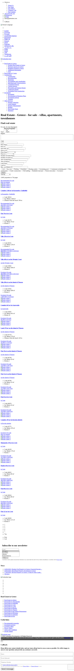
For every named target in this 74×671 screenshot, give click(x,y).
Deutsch (6, 41)
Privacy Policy (59, 559)
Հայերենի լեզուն (10, 36)
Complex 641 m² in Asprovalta (10, 305)
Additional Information (14, 70)
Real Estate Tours (13, 109)
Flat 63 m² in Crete (6, 397)
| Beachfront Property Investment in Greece (20, 571)
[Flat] (10, 130)
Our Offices (11, 8)
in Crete (3, 217)
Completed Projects (13, 84)
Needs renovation (50, 171)
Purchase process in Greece (16, 67)
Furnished (23, 169)
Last (5, 539)
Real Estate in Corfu (10, 606)
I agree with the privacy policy (10, 665)
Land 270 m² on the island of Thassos (12, 328)
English (6, 31)
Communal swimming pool (58, 169)
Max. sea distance (6, 167)
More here (67, 637)
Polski (6, 49)
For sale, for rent (5, 127)
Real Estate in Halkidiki (11, 603)
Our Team (11, 7)
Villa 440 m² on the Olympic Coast (11, 259)
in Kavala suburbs (6, 423)
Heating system (33, 169)
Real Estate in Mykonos (11, 613)
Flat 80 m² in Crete (6, 488)
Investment (7, 93)
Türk (5, 52)
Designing (11, 80)
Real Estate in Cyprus (10, 73)
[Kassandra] (10, 553)
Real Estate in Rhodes (10, 608)
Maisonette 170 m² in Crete (9, 443)
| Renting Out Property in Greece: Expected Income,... (23, 569)
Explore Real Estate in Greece (16, 65)
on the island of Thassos (7, 286)
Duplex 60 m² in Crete (7, 465)
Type (2, 132)
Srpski (6, 51)
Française (7, 44)
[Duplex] (10, 132)
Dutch (6, 42)
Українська (7, 54)
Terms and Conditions (10, 630)
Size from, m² (4, 148)
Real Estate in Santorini (11, 614)
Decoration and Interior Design (17, 88)
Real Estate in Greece (10, 63)
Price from (4, 144)
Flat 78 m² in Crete (6, 213)
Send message (7, 669)
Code (2, 141)
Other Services (8, 101)
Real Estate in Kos (9, 616)
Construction (8, 75)
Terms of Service (34, 666)
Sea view (9, 169)
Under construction (15, 171)
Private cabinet (8, 631)
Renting (10, 107)
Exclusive (60, 171)
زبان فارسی (8, 47)
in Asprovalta (4, 309)
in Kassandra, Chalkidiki (8, 194)
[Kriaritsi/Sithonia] (10, 556)
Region (3, 133)
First (5, 537)
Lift (4, 169)
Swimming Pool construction (16, 91)
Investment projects (13, 97)
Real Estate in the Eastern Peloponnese (15, 611)
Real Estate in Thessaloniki (12, 601)
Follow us (5, 557)
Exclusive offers (9, 626)
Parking (16, 169)
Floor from (4, 152)
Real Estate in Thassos (10, 610)
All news (6, 574)
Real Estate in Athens (10, 600)
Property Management (14, 105)
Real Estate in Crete (10, 605)
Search (3, 172)
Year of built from (6, 159)
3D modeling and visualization (16, 81)
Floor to (3, 154)
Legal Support (12, 104)
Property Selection (13, 102)
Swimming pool (44, 169)
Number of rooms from (7, 155)
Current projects (12, 86)
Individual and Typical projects (17, 83)
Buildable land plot (37, 171)
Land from (4, 163)
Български (7, 37)
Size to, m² (4, 150)
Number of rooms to (6, 157)
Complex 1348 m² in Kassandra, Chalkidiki (14, 190)
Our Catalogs (12, 12)
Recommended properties (11, 623)
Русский (6, 34)
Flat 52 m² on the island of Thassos (11, 374)
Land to (3, 165)
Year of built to (5, 161)
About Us (11, 5)
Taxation (10, 99)
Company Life (12, 10)
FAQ (9, 71)
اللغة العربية (7, 56)
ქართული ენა (9, 46)
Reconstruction (12, 78)
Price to (3, 146)
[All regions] (10, 551)
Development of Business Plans (17, 96)
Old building (26, 171)
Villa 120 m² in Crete (7, 236)
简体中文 (7, 39)
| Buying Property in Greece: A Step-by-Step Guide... (23, 572)
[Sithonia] (10, 554)
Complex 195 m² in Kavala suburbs (11, 420)
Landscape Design (13, 89)
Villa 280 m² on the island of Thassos (12, 282)
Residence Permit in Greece (16, 68)
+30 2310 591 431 (9, 13)
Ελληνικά (7, 32)
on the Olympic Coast (7, 263)
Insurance (10, 110)
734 (5, 534)
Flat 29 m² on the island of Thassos (11, 351)
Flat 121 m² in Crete (7, 511)
